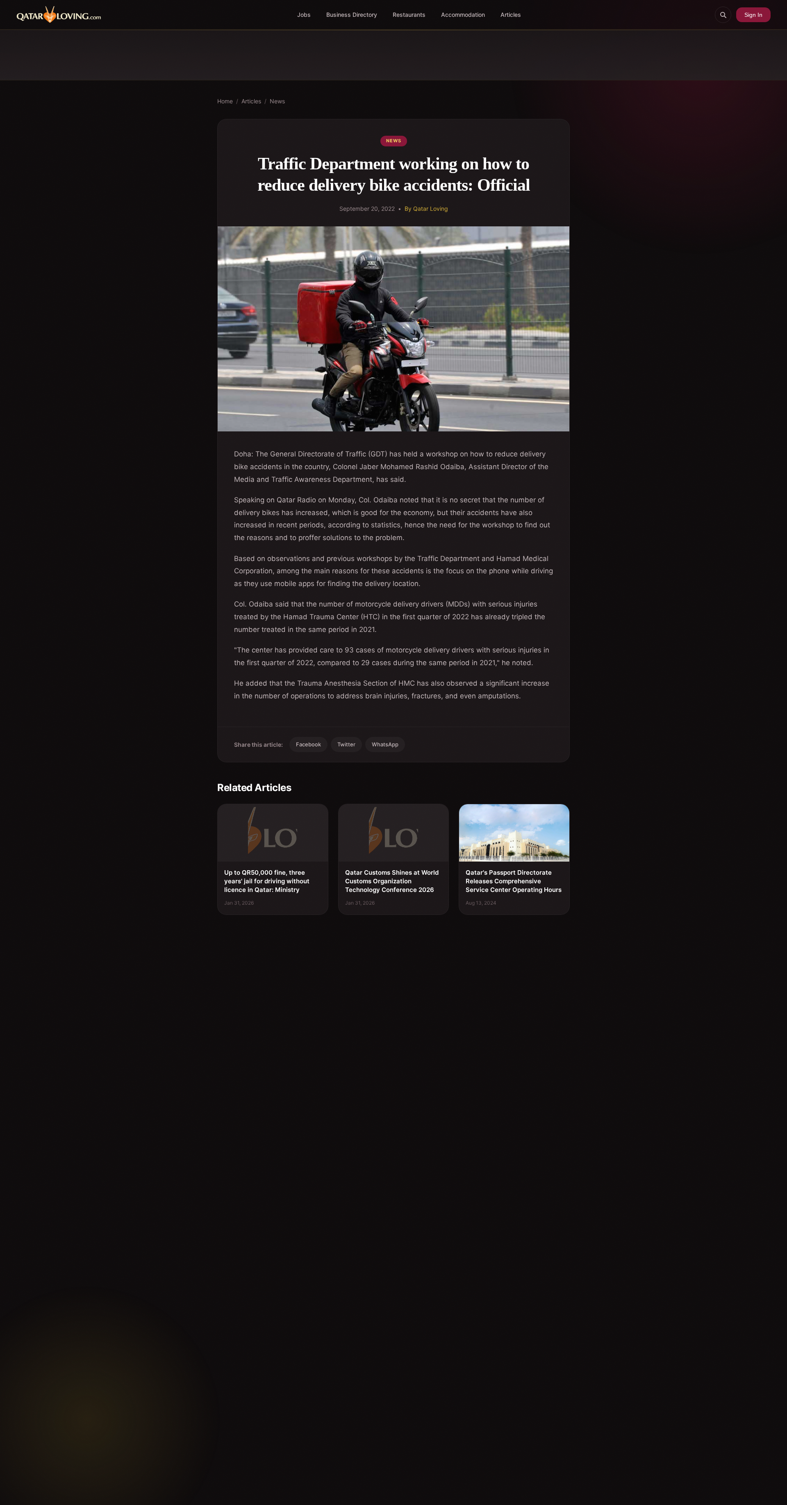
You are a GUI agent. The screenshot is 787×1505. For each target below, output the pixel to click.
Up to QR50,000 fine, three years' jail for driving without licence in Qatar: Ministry (266, 881)
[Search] (723, 15)
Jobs (304, 14)
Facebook (308, 744)
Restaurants (409, 14)
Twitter (346, 744)
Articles (510, 14)
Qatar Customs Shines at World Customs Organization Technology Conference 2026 (392, 881)
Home (225, 101)
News (277, 101)
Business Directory (351, 14)
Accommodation (463, 14)
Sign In (753, 14)
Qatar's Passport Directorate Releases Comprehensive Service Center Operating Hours (514, 881)
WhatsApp (385, 744)
